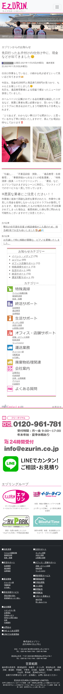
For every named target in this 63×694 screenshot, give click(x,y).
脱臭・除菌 (17, 299)
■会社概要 (6, 606)
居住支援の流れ (9, 595)
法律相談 (16, 313)
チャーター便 (18, 351)
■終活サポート (8, 562)
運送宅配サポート (21, 277)
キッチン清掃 (18, 322)
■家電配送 (38, 592)
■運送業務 (6, 579)
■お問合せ (6, 627)
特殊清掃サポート (21, 266)
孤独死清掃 (17, 296)
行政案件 (16, 384)
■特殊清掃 (6, 549)
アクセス (16, 381)
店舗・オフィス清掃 (20, 337)
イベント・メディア (22, 256)
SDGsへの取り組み (11, 617)
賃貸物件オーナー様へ (12, 598)
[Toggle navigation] (57, 7)
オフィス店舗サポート (23, 263)
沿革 (5, 620)
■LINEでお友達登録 (10, 634)
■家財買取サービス (41, 575)
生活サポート (19, 270)
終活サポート (19, 273)
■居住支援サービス (10, 592)
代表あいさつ (9, 615)
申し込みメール (41, 602)
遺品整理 (16, 310)
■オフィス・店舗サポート (44, 562)
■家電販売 (38, 589)
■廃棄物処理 (39, 579)
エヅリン (16, 259)
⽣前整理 (16, 307)
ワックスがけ (18, 342)
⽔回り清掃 (17, 325)
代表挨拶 (16, 375)
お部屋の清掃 (18, 328)
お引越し (16, 357)
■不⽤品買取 (39, 582)
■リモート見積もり (41, 596)
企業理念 (16, 372)
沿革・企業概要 (19, 378)
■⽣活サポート (39, 549)
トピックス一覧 (9, 610)
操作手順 (39, 599)
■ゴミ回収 (38, 585)
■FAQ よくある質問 (10, 630)
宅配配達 (16, 354)
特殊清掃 (16, 340)
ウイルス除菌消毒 (20, 293)
